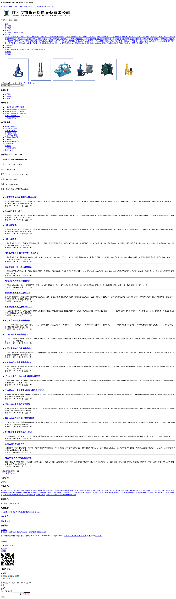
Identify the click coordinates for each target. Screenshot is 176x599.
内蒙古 (33, 532)
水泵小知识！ (10, 239)
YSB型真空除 (71, 495)
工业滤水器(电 (103, 492)
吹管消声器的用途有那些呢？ (17, 293)
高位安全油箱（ (48, 490)
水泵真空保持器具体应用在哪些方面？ (21, 197)
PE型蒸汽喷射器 (147, 39)
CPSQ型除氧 (103, 490)
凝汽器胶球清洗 (85, 492)
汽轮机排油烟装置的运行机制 (17, 404)
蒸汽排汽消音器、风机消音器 (137, 41)
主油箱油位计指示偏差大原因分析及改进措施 (24, 390)
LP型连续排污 (114, 490)
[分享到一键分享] (4, 576)
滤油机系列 (64, 39)
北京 (29, 532)
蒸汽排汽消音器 (137, 492)
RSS (32, 6)
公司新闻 (8, 32)
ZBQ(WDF (16, 490)
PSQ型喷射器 (116, 39)
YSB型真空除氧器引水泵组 (138, 43)
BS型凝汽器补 (8, 495)
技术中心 (22, 32)
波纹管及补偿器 (65, 43)
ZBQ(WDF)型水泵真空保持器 (29, 37)
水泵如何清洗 (10, 225)
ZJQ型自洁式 (113, 492)
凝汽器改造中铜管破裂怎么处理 (18, 432)
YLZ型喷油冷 (74, 492)
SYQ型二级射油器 (11, 37)
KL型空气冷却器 (121, 41)
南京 (18, 532)
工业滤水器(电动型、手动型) (89, 41)
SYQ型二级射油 (6, 490)
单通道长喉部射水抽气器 (102, 39)
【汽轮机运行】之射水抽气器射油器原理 (22, 376)
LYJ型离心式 (155, 490)
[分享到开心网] (11, 576)
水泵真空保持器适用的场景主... (16, 107)
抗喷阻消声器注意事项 (14, 444)
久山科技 (98, 536)
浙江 (22, 532)
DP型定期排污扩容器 (39, 39)
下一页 (4, 473)
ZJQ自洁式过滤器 (11, 135)
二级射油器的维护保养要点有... (16, 109)
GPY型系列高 (26, 490)
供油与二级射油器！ (12, 116)
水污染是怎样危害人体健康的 (17, 281)
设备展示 (42, 49)
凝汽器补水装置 (122, 43)
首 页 (14, 83)
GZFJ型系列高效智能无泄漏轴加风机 (26, 41)
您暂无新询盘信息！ (47, 6)
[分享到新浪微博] (6, 576)
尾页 (9, 473)
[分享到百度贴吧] (13, 576)
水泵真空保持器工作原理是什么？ (19, 348)
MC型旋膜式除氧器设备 (158, 37)
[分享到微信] (18, 576)
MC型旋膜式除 (93, 490)
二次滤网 (75, 41)
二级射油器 (9, 45)
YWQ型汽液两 (148, 492)
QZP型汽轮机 (55, 492)
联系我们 (11, 6)
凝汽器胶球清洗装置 (64, 41)
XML (37, 6)
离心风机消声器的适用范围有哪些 (19, 418)
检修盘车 (157, 39)
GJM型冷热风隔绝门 (100, 43)
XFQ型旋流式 (30, 495)
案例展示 (8, 47)
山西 (25, 532)
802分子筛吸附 (82, 490)
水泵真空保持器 (10, 49)
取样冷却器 (112, 43)
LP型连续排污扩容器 (24, 39)
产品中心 (8, 34)
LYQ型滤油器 (88, 39)
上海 (14, 532)
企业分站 (19, 6)
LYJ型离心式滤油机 (76, 39)
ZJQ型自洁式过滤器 (107, 41)
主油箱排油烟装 (36, 490)
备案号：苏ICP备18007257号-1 (75, 536)
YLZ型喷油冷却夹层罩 (48, 41)
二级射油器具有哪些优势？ (16, 334)
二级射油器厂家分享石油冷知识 (18, 267)
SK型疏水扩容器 (54, 39)
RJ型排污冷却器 (31, 43)
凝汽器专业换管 (60, 490)
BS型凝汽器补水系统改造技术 (48, 43)
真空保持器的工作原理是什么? (18, 362)
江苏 (11, 532)
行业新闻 (15, 32)
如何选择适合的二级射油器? (15, 111)
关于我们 (8, 26)
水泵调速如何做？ (11, 118)
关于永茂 (4, 6)
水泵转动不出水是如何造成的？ (18, 307)
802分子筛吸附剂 (143, 37)
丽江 (42, 532)
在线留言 (8, 52)
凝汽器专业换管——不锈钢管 (107, 37)
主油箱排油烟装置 (71, 37)
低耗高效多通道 (25, 492)
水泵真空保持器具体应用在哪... (16, 114)
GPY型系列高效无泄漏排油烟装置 (52, 37)
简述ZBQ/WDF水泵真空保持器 (18, 458)
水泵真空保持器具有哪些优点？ (18, 320)
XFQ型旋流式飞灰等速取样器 (82, 43)
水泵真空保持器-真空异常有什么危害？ (21, 253)
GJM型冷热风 (40, 495)
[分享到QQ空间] (16, 576)
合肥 (38, 532)
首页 (6, 24)
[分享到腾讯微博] (9, 576)
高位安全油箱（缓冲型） (87, 37)
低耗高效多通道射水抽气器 (131, 39)
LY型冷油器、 (159, 492)
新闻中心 (8, 30)
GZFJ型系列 (64, 492)
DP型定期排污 (124, 490)
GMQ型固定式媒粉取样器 (127, 37)
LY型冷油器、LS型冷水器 (16, 43)
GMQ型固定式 (71, 490)
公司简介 (8, 28)
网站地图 (27, 6)
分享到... (4, 551)
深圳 (45, 532)
